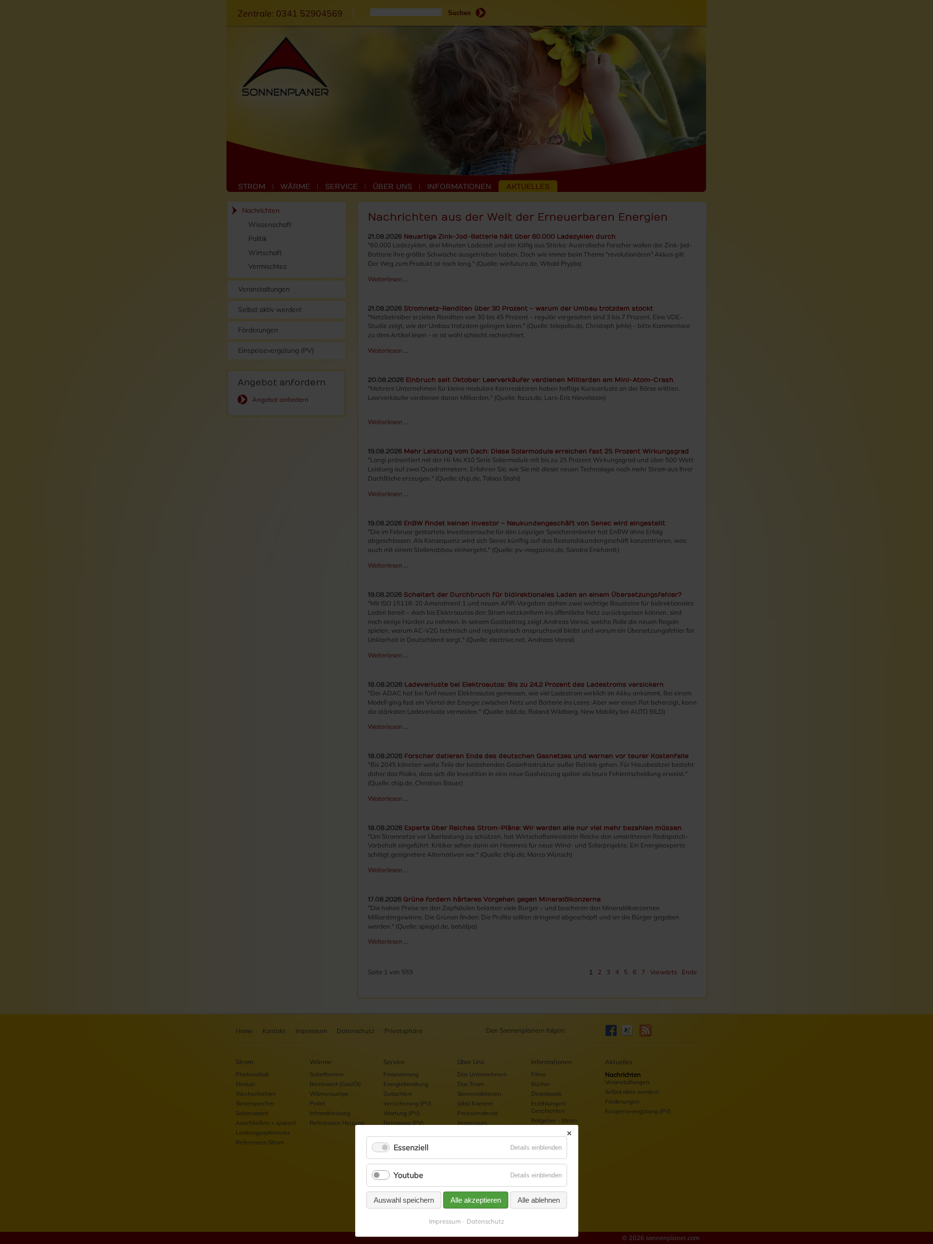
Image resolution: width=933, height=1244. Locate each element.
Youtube (408, 1175)
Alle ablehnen (539, 1200)
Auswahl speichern (404, 1200)
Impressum (445, 1221)
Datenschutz (485, 1221)
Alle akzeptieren (475, 1200)
